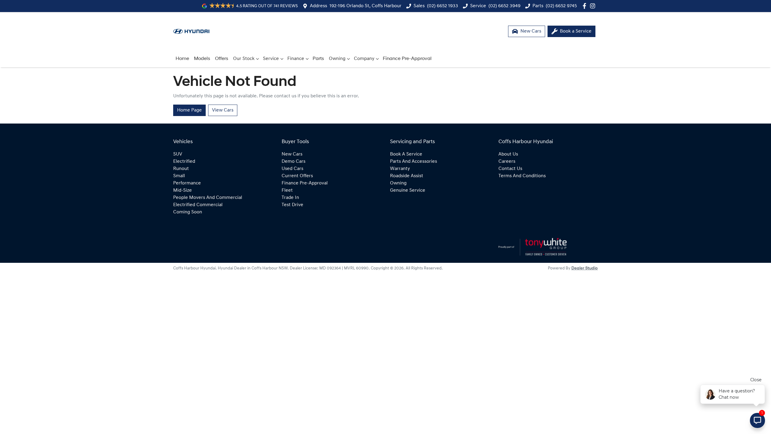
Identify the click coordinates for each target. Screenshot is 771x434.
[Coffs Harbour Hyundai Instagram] (594, 6)
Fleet (287, 190)
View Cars (222, 110)
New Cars (292, 154)
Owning (337, 58)
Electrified (184, 161)
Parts (318, 58)
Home (182, 58)
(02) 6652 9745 (561, 6)
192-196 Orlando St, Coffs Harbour (365, 6)
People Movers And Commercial (207, 197)
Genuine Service (407, 190)
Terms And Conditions (522, 176)
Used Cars (292, 168)
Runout (181, 168)
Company (364, 58)
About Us (508, 154)
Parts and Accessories (413, 161)
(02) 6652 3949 (504, 6)
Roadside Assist (406, 176)
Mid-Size (182, 190)
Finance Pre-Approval (407, 58)
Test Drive (292, 205)
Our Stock (243, 58)
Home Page (189, 110)
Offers (221, 58)
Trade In (290, 197)
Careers (506, 161)
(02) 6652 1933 (442, 6)
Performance (187, 183)
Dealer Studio (584, 268)
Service (271, 58)
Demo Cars (293, 161)
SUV (177, 154)
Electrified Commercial (198, 205)
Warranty (400, 168)
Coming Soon (187, 212)
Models (202, 58)
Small (179, 176)
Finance (295, 58)
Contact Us (510, 168)
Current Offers (297, 176)
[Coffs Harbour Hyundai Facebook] (586, 6)
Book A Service (406, 154)
